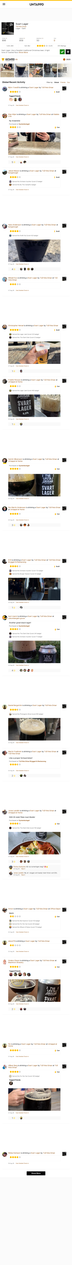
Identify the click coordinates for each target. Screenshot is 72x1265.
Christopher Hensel (16, 326)
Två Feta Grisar (21, 26)
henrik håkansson (15, 459)
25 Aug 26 (11, 419)
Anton (10, 909)
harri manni (12, 616)
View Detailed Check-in (22, 105)
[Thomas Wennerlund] (32, 269)
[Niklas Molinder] (21, 861)
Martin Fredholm (15, 751)
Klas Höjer (12, 114)
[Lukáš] (21, 607)
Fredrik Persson (14, 380)
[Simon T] (32, 670)
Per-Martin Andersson (17, 507)
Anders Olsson (14, 960)
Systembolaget (24, 124)
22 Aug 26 (11, 742)
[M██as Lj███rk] (25, 269)
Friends (63, 82)
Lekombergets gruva (16, 618)
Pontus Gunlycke (19, 867)
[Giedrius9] (25, 775)
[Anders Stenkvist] (25, 525)
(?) (16, 59)
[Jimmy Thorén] (21, 1118)
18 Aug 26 (11, 1163)
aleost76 (11, 941)
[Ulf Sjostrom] (28, 525)
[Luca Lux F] (28, 269)
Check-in (62, 51)
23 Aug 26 (11, 602)
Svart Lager (34, 87)
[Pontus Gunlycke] (28, 861)
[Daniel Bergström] (21, 162)
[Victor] (25, 162)
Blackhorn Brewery (15, 962)
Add (68, 51)
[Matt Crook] (25, 670)
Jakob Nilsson (13, 171)
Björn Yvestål (13, 87)
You (68, 82)
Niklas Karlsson (14, 1153)
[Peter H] (28, 670)
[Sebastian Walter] (21, 371)
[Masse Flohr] (25, 861)
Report (23, 868)
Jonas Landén (13, 811)
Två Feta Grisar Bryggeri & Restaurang (32, 761)
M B (9, 560)
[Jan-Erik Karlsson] (21, 775)
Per (9, 1044)
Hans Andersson (14, 225)
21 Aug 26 (11, 1056)
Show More (23, 52)
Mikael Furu (12, 278)
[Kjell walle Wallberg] (21, 269)
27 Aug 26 (11, 105)
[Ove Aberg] (25, 1009)
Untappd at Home (15, 382)
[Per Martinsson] (21, 424)
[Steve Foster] (21, 670)
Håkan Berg (13, 1065)
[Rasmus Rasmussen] (21, 1009)
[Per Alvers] (21, 525)
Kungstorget (13, 173)
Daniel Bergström (15, 705)
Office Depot (55, 909)
